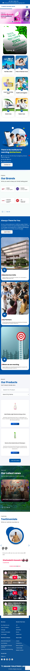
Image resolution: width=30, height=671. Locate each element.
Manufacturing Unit (5, 639)
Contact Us (7, 164)
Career (17, 639)
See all (8, 212)
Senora (17, 625)
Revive (17, 630)
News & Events (19, 644)
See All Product (15, 460)
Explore (9, 50)
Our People (3, 632)
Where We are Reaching (7, 647)
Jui (16, 623)
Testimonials (19, 646)
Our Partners (4, 641)
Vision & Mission (5, 625)
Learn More (7, 232)
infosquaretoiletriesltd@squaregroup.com (14, 3)
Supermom (19, 632)
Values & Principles (5, 630)
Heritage (3, 628)
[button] (26, 142)
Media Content (19, 648)
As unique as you (5, 623)
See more (15, 424)
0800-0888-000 (14, 1)
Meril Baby (18, 628)
